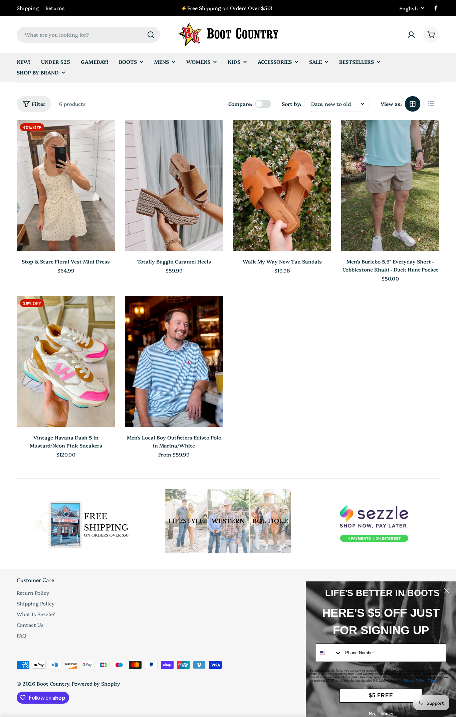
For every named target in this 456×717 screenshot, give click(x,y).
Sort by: (291, 103)
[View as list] (431, 104)
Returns (55, 7)
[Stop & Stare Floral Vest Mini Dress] (66, 185)
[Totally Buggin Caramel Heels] (174, 185)
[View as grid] (413, 104)
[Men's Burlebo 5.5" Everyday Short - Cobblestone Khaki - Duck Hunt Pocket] (390, 185)
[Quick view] (105, 135)
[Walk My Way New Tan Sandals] (282, 185)
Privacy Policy (414, 680)
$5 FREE (381, 695)
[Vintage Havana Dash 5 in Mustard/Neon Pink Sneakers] (66, 361)
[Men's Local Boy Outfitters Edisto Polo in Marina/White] (174, 361)
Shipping (28, 7)
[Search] (151, 35)
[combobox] (88, 35)
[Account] (411, 35)
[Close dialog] (447, 590)
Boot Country (53, 683)
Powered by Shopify (96, 683)
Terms (432, 680)
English (408, 8)
